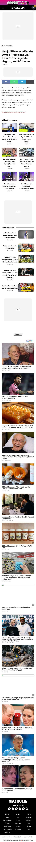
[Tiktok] (20, 808)
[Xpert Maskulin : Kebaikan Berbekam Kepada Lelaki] (9, 176)
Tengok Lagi (18, 334)
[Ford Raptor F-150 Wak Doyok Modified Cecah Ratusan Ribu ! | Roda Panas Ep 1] (26, 152)
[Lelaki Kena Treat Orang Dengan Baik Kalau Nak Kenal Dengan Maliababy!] (26, 234)
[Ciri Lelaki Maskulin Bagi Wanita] (26, 248)
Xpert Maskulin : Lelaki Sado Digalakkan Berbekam (26, 186)
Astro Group (30, 840)
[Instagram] (13, 808)
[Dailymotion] (27, 808)
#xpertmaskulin (13, 112)
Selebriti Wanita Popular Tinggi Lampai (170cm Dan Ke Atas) (10, 259)
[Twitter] (16, 808)
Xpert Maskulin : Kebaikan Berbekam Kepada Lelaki (9, 186)
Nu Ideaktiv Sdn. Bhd (17, 840)
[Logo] (18, 8)
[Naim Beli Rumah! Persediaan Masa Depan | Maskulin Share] (9, 152)
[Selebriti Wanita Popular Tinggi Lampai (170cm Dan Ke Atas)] (26, 259)
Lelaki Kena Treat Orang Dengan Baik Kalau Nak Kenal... (10, 235)
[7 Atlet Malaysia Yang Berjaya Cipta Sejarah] (26, 287)
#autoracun (21, 112)
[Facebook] (9, 808)
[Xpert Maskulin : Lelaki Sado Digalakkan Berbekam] (26, 176)
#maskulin (5, 112)
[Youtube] (23, 808)
